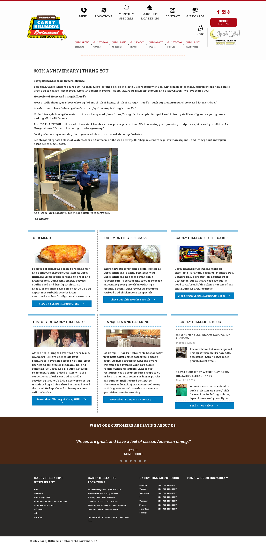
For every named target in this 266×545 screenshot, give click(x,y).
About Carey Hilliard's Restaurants (50, 501)
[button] (121, 461)
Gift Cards (195, 16)
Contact (173, 16)
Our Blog (38, 517)
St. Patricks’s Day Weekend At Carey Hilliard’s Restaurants (203, 374)
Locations (103, 16)
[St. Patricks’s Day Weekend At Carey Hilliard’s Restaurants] (181, 390)
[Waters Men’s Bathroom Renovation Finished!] (181, 352)
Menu (84, 16)
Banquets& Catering (149, 16)
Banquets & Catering (44, 505)
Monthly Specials (42, 497)
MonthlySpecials (126, 16)
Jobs (200, 34)
